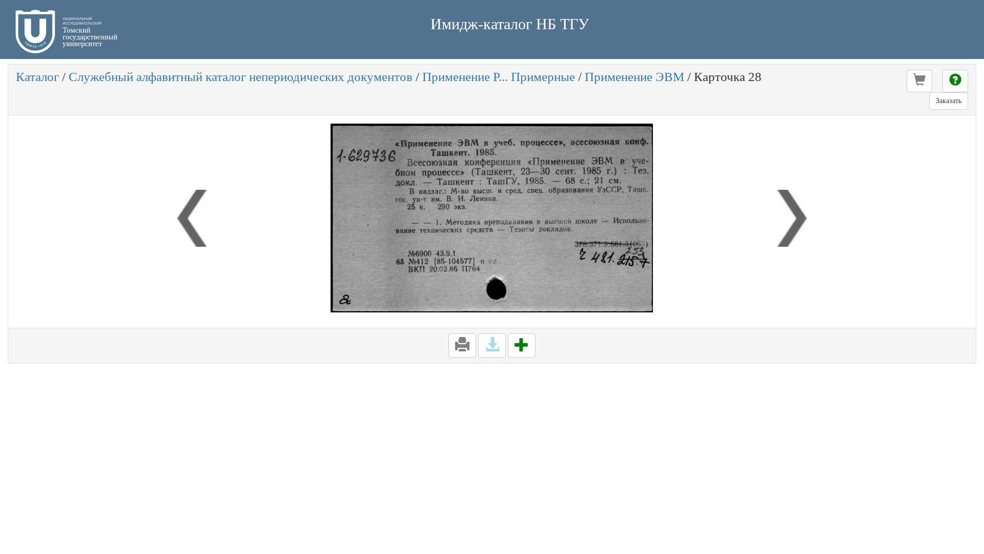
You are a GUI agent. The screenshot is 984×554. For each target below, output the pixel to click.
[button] (919, 81)
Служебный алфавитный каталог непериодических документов (241, 77)
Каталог (37, 77)
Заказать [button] (948, 101)
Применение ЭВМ (634, 77)
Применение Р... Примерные (498, 77)
